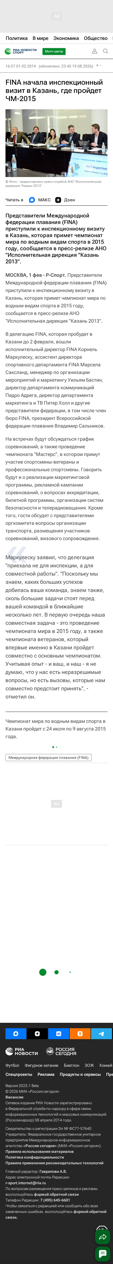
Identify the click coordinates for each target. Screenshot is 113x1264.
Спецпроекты (18, 1074)
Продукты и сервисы (80, 1074)
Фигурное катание (41, 1065)
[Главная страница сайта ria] (6, 51)
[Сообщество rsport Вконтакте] (58, 1033)
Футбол (12, 1065)
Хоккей (105, 1065)
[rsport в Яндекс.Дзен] (37, 1033)
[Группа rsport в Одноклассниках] (80, 1033)
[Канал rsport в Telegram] (101, 1033)
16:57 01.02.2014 (20, 66)
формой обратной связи (56, 1194)
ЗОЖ (89, 1065)
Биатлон (71, 1065)
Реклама (46, 1074)
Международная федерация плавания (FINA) (49, 757)
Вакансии (14, 1097)
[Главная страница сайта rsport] (33, 51)
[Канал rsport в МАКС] (15, 1033)
